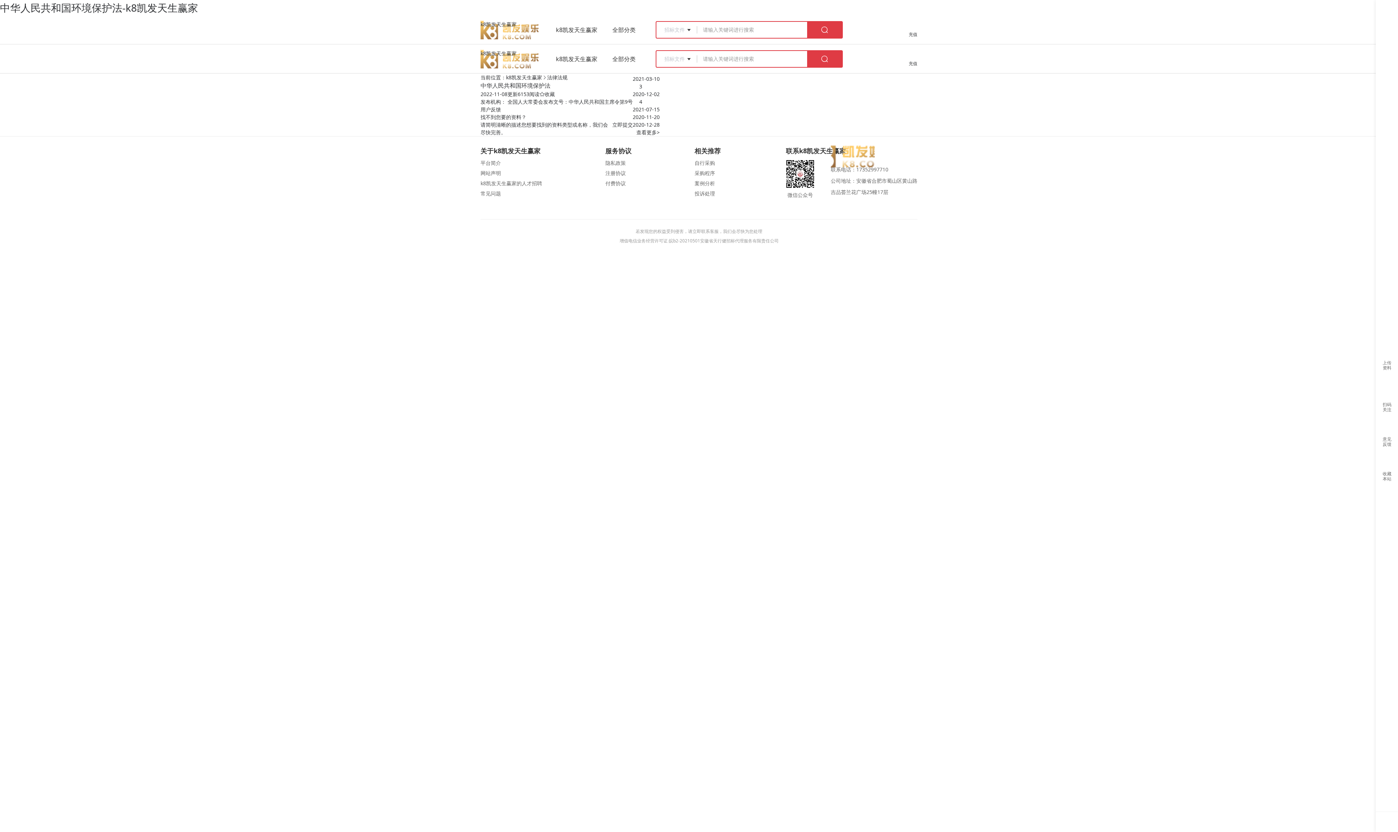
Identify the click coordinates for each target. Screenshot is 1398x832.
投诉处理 (705, 193)
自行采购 (705, 162)
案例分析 (705, 183)
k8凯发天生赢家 (499, 24)
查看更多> (648, 132)
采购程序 (705, 173)
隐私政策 (615, 162)
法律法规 (557, 77)
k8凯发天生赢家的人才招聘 (511, 183)
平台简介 (491, 162)
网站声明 (491, 173)
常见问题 (491, 193)
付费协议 (615, 183)
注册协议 (615, 173)
